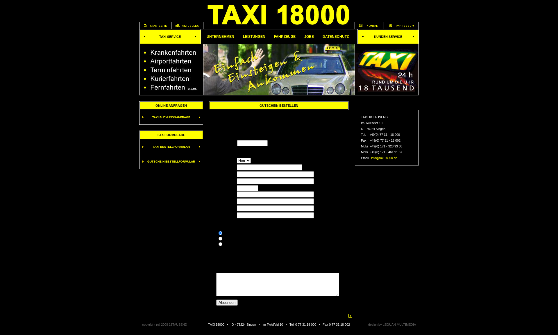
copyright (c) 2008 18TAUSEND (164, 324)
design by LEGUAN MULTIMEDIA (392, 324)
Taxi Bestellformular (171, 146)
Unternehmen (220, 37)
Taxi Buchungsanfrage (171, 117)
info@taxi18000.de (384, 158)
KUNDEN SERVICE (388, 36)
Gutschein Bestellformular (171, 161)
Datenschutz (336, 37)
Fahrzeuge (285, 37)
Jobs (309, 37)
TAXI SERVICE (170, 36)
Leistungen (254, 37)
